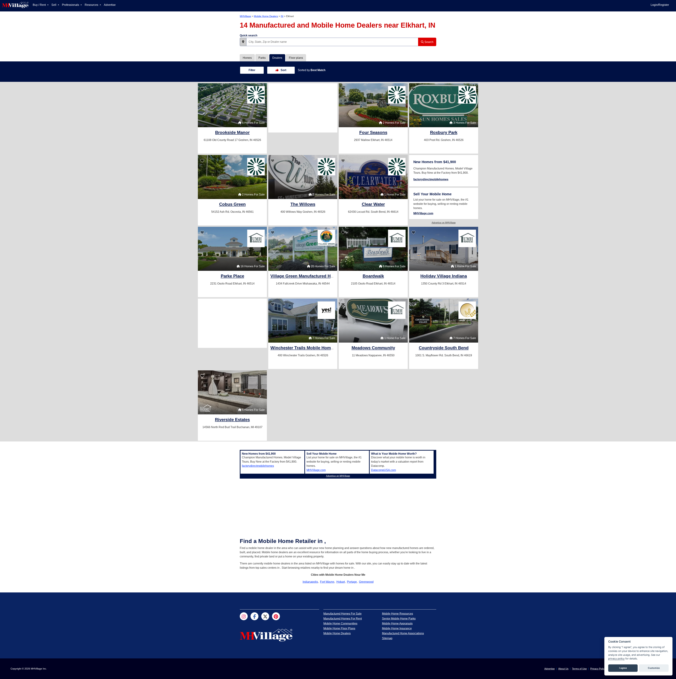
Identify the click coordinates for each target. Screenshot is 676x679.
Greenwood (366, 581)
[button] (243, 42)
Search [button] (428, 41)
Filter (252, 70)
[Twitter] (265, 616)
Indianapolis (310, 581)
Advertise (110, 4)
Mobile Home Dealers (266, 16)
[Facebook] (254, 616)
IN (282, 16)
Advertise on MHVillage (444, 222)
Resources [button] (92, 4)
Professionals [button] (71, 4)
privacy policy (616, 658)
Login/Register (660, 4)
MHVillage (245, 16)
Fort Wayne (327, 581)
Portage (352, 581)
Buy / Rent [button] (39, 4)
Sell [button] (54, 4)
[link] (232, 132)
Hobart (340, 581)
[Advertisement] (302, 107)
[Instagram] (244, 616)
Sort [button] (283, 70)
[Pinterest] (276, 616)
